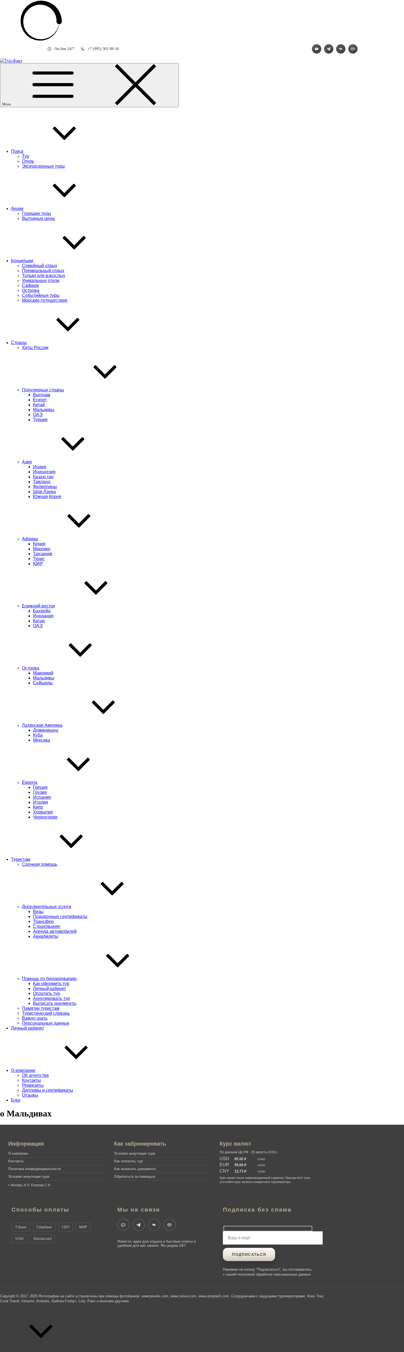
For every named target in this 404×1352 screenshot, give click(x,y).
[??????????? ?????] (353, 49)
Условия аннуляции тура (28, 1176)
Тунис (39, 558)
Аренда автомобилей (55, 931)
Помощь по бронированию (49, 978)
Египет (40, 399)
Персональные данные (46, 1023)
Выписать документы (54, 1003)
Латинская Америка (42, 725)
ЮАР (38, 563)
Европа (29, 782)
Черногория (45, 817)
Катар (39, 620)
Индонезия (44, 471)
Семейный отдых (39, 265)
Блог (16, 1100)
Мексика (41, 740)
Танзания (42, 553)
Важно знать (35, 1018)
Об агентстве (35, 1075)
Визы (38, 911)
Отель (28, 161)
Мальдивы (43, 409)
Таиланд (41, 481)
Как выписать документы (135, 1169)
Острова (30, 290)
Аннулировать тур (51, 998)
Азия (27, 462)
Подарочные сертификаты (60, 916)
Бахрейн (42, 611)
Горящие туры (36, 213)
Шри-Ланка (44, 491)
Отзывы (30, 1095)
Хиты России (35, 347)
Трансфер (43, 921)
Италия (40, 802)
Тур (25, 156)
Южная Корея (47, 496)
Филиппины (45, 486)
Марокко (41, 548)
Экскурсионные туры (43, 166)
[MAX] (316, 49)
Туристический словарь (46, 1013)
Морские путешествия (44, 300)
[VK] (340, 49)
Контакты (31, 1080)
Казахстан (43, 476)
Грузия (40, 792)
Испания (42, 797)
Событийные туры (41, 295)
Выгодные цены (38, 218)
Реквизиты (33, 1085)
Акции (17, 208)
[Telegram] (328, 49)
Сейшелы (43, 683)
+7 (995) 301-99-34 (103, 49)
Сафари (30, 285)
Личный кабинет (49, 988)
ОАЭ (38, 414)
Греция (40, 787)
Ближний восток (38, 606)
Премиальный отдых (43, 270)
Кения (39, 543)
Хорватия (43, 812)
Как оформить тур (51, 983)
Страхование (46, 926)
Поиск (17, 151)
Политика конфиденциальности (34, 1169)
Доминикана (45, 730)
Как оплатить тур (128, 1161)
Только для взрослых (43, 275)
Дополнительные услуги (46, 906)
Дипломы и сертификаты (47, 1090)
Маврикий (43, 673)
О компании (23, 1070)
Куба (38, 735)
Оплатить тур (46, 993)
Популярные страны (43, 390)
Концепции (22, 260)
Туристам (20, 859)
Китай (39, 404)
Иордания (43, 615)
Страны (19, 342)
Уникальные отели (40, 280)
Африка (30, 539)
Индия (39, 467)
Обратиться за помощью (134, 1176)
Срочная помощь (39, 864)
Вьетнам (41, 394)
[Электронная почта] (170, 1225)
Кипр (38, 807)
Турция (40, 419)
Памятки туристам (40, 1008)
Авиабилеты (45, 936)
